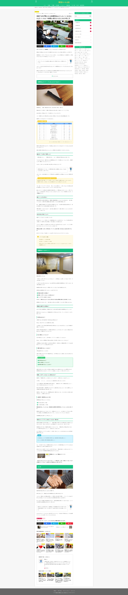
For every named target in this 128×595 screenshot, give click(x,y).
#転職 (44, 518)
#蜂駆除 (77, 70)
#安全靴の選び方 (82, 63)
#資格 (80, 70)
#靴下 (84, 73)
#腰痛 (87, 68)
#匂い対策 (81, 62)
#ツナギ (89, 50)
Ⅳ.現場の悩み (68, 5)
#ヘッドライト (82, 55)
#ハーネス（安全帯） (85, 52)
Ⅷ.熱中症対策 (82, 5)
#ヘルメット (87, 55)
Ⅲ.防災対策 (57, 5)
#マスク (77, 57)
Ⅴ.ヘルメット (62, 5)
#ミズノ (81, 57)
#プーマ (77, 55)
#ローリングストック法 (79, 60)
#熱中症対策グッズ (78, 68)
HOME (37, 7)
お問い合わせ (60, 590)
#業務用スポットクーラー (79, 65)
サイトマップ (73, 590)
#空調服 (84, 68)
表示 (57, 76)
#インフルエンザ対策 (83, 50)
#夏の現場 (77, 63)
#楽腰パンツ (86, 65)
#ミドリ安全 (85, 57)
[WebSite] (46, 568)
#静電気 (77, 73)
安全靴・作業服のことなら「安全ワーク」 (62, 592)
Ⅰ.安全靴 (48, 5)
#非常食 (81, 73)
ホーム (45, 5)
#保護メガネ (86, 60)
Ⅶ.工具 (77, 5)
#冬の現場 (77, 62)
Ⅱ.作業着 (52, 5)
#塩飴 (86, 62)
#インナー (77, 50)
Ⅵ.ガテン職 (73, 5)
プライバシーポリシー (66, 590)
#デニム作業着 (78, 52)
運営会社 (55, 590)
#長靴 (87, 70)
